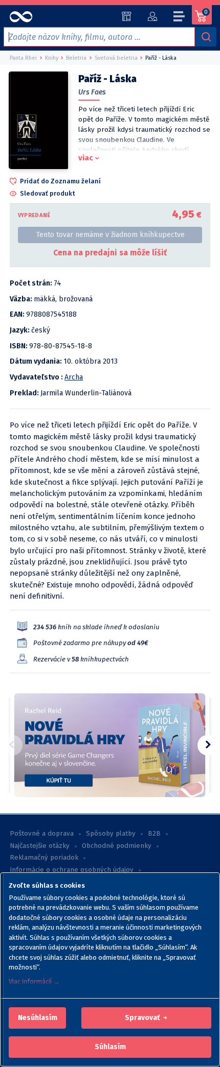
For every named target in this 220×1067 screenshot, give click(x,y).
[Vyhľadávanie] (205, 36)
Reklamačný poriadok (44, 857)
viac (85, 157)
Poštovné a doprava (42, 833)
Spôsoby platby (111, 833)
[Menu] (179, 18)
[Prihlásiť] (152, 16)
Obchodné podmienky (116, 846)
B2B (154, 833)
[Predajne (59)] (127, 16)
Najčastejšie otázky (40, 846)
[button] (38, 1018)
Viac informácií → (34, 981)
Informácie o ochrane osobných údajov (72, 870)
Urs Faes (92, 92)
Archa (73, 377)
